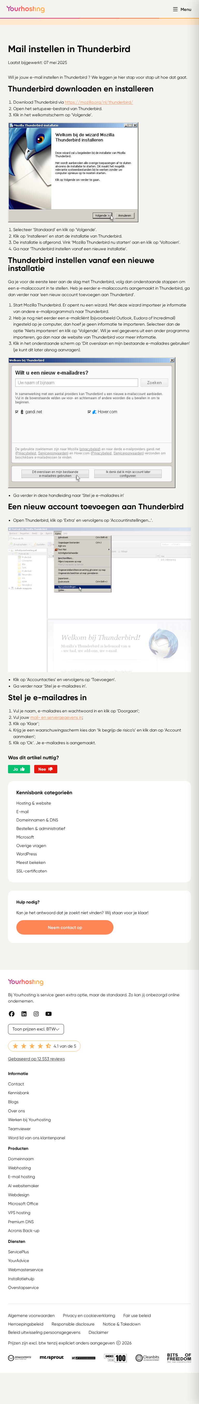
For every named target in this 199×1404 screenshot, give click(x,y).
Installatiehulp (21, 1278)
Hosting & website (33, 803)
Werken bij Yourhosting (29, 1119)
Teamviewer (19, 1128)
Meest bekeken (31, 862)
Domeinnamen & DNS (37, 819)
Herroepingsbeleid (25, 1324)
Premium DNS (21, 1221)
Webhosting (19, 1167)
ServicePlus (18, 1251)
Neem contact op (65, 927)
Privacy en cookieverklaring (89, 1315)
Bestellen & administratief (40, 828)
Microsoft (25, 837)
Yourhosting (25, 9)
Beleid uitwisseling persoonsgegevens (44, 1332)
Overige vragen (31, 845)
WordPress (26, 853)
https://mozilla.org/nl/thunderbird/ (99, 102)
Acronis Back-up (23, 1230)
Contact (16, 1083)
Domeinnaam (21, 1158)
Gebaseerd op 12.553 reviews (36, 1058)
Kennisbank (18, 1092)
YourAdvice (18, 1260)
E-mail (22, 811)
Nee (42, 769)
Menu (186, 9)
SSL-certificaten (31, 870)
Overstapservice (23, 1287)
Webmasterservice (25, 1269)
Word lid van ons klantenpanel (36, 1137)
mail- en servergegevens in (56, 717)
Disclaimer (98, 1332)
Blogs (13, 1101)
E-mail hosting (21, 1176)
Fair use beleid (137, 1315)
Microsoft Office (23, 1203)
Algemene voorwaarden (31, 1315)
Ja (15, 769)
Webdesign (18, 1194)
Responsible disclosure (73, 1324)
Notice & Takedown (121, 1324)
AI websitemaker (23, 1185)
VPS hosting (19, 1212)
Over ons (16, 1110)
